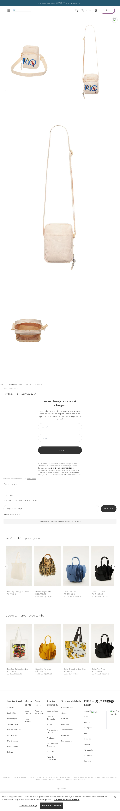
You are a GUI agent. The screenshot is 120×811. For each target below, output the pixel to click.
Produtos (50, 738)
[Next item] (114, 566)
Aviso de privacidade (51, 758)
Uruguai (87, 739)
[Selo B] (99, 720)
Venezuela (88, 750)
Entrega (50, 724)
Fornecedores (66, 741)
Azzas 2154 (12, 735)
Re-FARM (65, 735)
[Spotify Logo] (112, 701)
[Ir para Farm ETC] (107, 10)
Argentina (88, 711)
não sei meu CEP (11, 514)
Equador (87, 761)
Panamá (88, 755)
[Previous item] (5, 566)
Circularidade (66, 707)
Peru (86, 733)
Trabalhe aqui (13, 724)
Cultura (64, 718)
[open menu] (9, 10)
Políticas (50, 751)
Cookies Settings (28, 805)
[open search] (77, 10)
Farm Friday (12, 746)
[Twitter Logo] (97, 701)
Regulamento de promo (52, 744)
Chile (86, 716)
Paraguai (88, 728)
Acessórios (29, 384)
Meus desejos (27, 720)
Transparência (67, 730)
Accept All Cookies (51, 805)
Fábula (10, 752)
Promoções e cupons (52, 731)
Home (2, 384)
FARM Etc (11, 713)
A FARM (10, 707)
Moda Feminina (15, 384)
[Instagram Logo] (101, 701)
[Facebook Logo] (93, 701)
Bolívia (87, 744)
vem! (80, 3)
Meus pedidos (28, 712)
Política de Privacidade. (66, 799)
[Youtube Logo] (108, 701)
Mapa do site (61, 788)
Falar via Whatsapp (39, 712)
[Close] (115, 797)
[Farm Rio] (23, 10)
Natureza (65, 724)
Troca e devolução (51, 717)
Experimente (10, 484)
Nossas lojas (12, 718)
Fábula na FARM (14, 730)
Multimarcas (12, 741)
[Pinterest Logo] (105, 701)
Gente (63, 713)
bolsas (39, 384)
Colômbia (88, 722)
